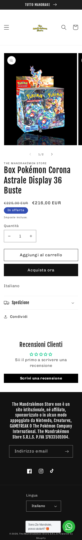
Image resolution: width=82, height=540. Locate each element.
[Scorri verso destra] (52, 154)
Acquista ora (41, 270)
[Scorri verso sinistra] (30, 154)
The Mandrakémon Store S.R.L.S (38, 533)
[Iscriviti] (67, 451)
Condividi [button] (19, 316)
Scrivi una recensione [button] (41, 378)
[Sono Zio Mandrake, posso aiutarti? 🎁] (68, 526)
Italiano (38, 506)
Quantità (11, 226)
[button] (6, 27)
